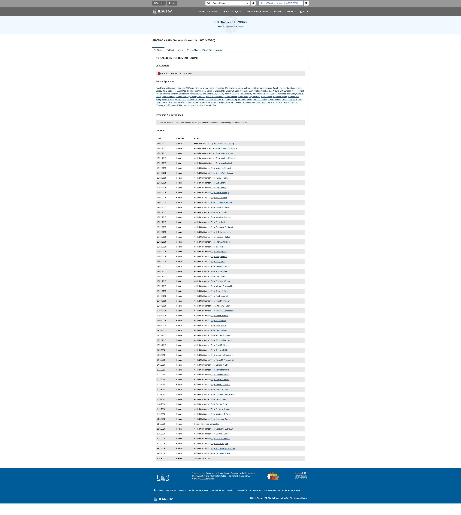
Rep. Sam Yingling (219, 222)
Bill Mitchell (184, 94)
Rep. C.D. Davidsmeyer (221, 232)
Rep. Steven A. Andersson (222, 173)
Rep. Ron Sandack (219, 271)
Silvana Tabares (283, 102)
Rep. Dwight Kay (218, 262)
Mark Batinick (231, 88)
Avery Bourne (207, 94)
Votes (180, 50)
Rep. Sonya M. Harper (220, 409)
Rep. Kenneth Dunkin (220, 370)
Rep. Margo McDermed (221, 168)
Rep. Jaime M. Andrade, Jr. (222, 360)
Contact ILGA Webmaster (203, 479)
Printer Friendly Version (212, 50)
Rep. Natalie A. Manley (221, 217)
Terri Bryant (257, 94)
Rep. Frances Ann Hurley (222, 340)
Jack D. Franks (279, 88)
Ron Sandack (245, 94)
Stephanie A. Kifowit (270, 91)
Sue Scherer (291, 88)
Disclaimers (295, 498)
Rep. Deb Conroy (218, 188)
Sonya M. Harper (218, 102)
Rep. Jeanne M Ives (224, 153)
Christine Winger (270, 94)
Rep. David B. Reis (219, 345)
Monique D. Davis (233, 102)
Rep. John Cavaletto (219, 316)
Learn (304, 498)
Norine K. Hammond (195, 100)
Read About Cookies (290, 490)
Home (220, 26)
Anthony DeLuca (197, 97)
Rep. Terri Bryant (218, 276)
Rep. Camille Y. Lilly (219, 365)
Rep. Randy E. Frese (220, 291)
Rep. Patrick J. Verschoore (222, 311)
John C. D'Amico (289, 100)
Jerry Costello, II (169, 91)
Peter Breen (193, 102)
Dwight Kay (219, 94)
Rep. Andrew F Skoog (220, 335)
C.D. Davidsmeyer (287, 91)
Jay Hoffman (254, 97)
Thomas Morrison (170, 94)
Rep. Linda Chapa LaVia (221, 390)
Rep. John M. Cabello (220, 266)
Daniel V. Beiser (213, 91)
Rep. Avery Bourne (219, 257)
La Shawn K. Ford (208, 105)
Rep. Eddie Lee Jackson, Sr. (223, 449)
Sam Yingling (254, 91)
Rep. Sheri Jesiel (218, 321)
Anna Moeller (183, 91)
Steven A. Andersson (263, 88)
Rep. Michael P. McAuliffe (222, 286)
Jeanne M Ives (202, 88)
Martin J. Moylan (217, 88)
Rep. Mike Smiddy (219, 212)
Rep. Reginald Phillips (220, 237)
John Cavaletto (230, 97)
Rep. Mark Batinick (224, 163)
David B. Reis (168, 100)
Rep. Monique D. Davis (221, 414)
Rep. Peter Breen (218, 399)
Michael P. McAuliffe (286, 94)
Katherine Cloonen (198, 91)
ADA (286, 498)
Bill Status (158, 50)
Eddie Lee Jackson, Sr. (187, 105)
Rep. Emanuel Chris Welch (222, 394)
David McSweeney (168, 88)
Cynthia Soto (204, 102)
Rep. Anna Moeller (219, 198)
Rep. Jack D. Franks (219, 178)
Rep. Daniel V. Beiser (220, 207)
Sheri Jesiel (243, 97)
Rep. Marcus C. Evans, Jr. (222, 429)
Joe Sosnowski (168, 97)
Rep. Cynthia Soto (219, 404)
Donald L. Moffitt (260, 100)
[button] (206, 11)
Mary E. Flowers (274, 100)
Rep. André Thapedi (219, 444)
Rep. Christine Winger (220, 281)
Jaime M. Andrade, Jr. (214, 100)
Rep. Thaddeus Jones (220, 419)
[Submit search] (306, 3)
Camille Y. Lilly (231, 100)
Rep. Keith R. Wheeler (220, 439)
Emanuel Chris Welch (177, 102)
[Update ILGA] (253, 3)
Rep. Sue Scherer (218, 183)
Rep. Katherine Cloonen (221, 203)
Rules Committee (211, 424)
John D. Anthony (182, 97)
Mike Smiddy (226, 91)
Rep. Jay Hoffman (218, 326)
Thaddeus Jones (249, 102)
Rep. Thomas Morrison (220, 242)
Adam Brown (195, 94)
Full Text (170, 50)
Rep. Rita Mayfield (219, 350)
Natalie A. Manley (240, 91)
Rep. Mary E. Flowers (220, 380)
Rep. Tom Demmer (219, 330)
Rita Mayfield (180, 100)
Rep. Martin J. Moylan (225, 158)
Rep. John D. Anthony (220, 301)
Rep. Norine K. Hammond (222, 355)
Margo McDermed (245, 88)
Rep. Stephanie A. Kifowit (222, 227)
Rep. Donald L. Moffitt (220, 375)
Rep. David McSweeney (224, 143)
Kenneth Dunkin (245, 100)
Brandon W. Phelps (186, 88)
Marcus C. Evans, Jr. (266, 102)
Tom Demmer (266, 97)
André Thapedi (170, 105)
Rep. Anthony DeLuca (220, 306)
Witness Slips (192, 50)
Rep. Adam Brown (219, 252)
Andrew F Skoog (280, 97)
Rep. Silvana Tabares (220, 434)
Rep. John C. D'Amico (220, 385)
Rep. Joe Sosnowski (220, 296)
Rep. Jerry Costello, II (220, 193)
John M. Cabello (232, 94)
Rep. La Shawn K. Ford (221, 453)
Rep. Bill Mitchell (218, 247)
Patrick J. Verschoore (215, 97)
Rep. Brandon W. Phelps (226, 148)
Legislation (229, 26)
